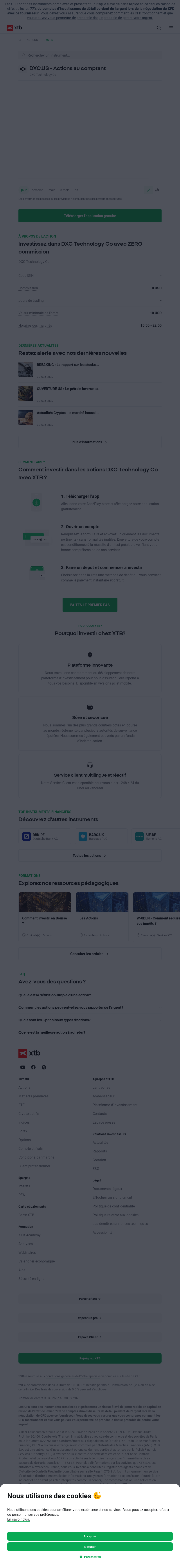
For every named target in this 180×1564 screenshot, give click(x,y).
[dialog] (90, 1524)
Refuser (89, 1547)
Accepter (90, 1536)
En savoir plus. (18, 1519)
